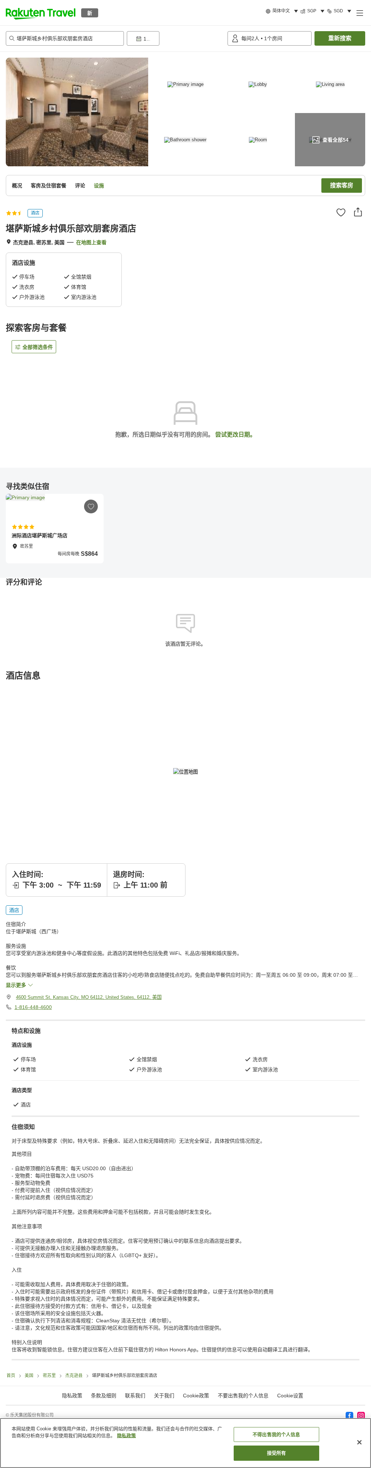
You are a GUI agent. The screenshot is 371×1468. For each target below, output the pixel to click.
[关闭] (359, 1442)
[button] (40, 13)
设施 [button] (99, 185)
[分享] (358, 212)
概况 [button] (17, 185)
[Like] (341, 212)
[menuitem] (283, 11)
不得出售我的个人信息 (276, 1434)
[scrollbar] (185, 528)
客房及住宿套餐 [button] (48, 185)
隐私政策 (126, 1435)
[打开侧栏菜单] (359, 12)
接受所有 (276, 1453)
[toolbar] (176, 38)
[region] (185, 1443)
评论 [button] (80, 185)
